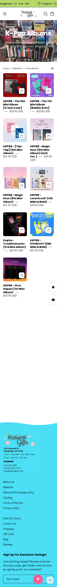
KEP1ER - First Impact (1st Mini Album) (14, 289)
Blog (5, 539)
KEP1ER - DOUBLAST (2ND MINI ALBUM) (40, 244)
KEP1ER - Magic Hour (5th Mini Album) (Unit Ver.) (40, 151)
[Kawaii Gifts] (28, 14)
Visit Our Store (12, 518)
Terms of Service (13, 503)
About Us (8, 482)
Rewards (8, 487)
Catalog (7, 497)
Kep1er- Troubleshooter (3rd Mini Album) (14, 244)
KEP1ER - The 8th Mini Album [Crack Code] (14, 104)
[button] (45, 14)
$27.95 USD (16, 250)
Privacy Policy (11, 508)
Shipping (8, 529)
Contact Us (9, 523)
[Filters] (52, 68)
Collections (17, 68)
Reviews (8, 544)
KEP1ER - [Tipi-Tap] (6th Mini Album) (13, 150)
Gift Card (8, 534)
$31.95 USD (10, 156)
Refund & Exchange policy (18, 492)
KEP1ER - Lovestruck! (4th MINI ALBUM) (41, 198)
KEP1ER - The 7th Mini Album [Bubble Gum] (41, 104)
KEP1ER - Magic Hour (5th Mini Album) (13, 198)
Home (6, 68)
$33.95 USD (10, 295)
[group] (28, 3)
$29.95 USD (16, 111)
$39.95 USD (37, 205)
